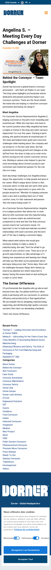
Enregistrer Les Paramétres (26, 550)
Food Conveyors (10, 414)
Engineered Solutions (12, 401)
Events (6, 408)
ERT (4, 404)
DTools (6, 398)
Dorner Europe (9, 391)
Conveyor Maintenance (13, 381)
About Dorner (9, 364)
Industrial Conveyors (12, 421)
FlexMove (7, 411)
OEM (5, 438)
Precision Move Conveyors (15, 448)
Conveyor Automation (12, 378)
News (5, 435)
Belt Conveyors (10, 371)
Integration (8, 425)
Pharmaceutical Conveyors (15, 445)
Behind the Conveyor (12, 367)
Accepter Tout (25, 559)
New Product (9, 431)
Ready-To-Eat (9, 455)
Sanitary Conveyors (11, 458)
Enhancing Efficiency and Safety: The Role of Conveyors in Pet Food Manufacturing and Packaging (23, 350)
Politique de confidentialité (26, 529)
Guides (6, 418)
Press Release (9, 452)
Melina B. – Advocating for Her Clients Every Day (25, 336)
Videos (6, 468)
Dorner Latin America (12, 394)
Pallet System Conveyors (14, 441)
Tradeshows (8, 462)
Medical (6, 428)
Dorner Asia (8, 388)
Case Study (8, 374)
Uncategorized (9, 465)
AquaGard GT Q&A (11, 356)
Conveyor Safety (10, 384)
